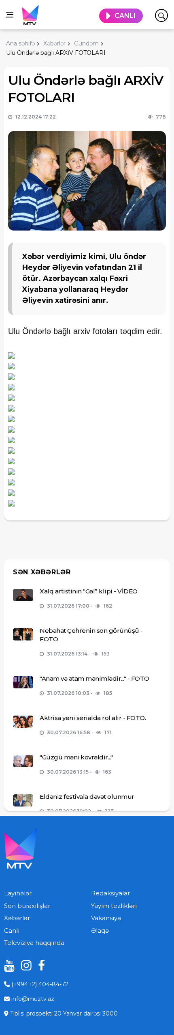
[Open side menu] (9, 15)
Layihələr (18, 893)
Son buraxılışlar (27, 906)
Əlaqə (100, 930)
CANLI (125, 15)
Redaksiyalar (110, 893)
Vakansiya (106, 918)
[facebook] (40, 965)
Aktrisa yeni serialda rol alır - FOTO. (93, 718)
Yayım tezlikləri (114, 906)
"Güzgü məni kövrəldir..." (76, 757)
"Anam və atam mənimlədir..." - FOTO (94, 678)
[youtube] (6, 965)
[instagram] (23, 965)
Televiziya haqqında (34, 943)
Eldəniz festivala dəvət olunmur (87, 796)
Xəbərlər (17, 918)
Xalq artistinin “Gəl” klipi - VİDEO (89, 591)
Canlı (11, 930)
